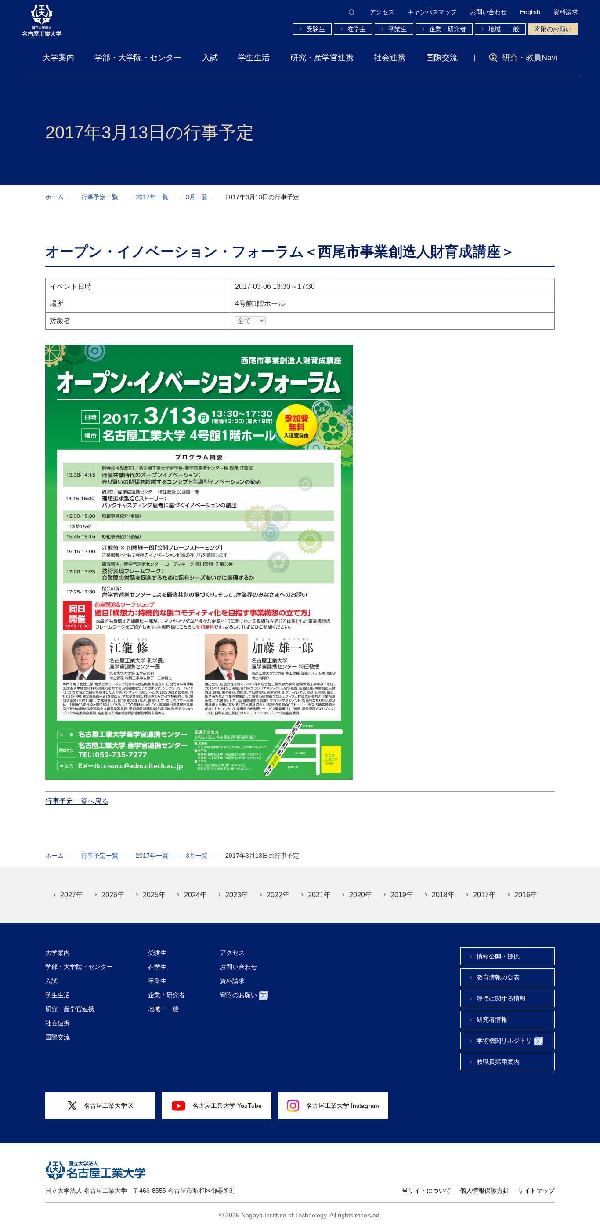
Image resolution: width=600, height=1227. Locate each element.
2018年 (443, 895)
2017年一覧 (152, 196)
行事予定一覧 (99, 196)
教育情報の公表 (498, 977)
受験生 (316, 29)
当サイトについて (426, 1190)
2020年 (360, 895)
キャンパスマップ (432, 12)
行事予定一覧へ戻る (76, 801)
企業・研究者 (447, 29)
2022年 (278, 895)
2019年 (401, 895)
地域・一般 (503, 29)
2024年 (195, 895)
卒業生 (397, 29)
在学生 (356, 29)
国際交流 (442, 57)
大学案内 (58, 57)
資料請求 (565, 12)
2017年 (484, 895)
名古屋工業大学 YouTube (227, 1105)
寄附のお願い (553, 29)
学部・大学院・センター (137, 57)
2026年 (112, 895)
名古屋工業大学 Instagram (342, 1105)
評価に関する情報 (501, 998)
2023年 (236, 895)
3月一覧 (197, 196)
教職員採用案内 (498, 1061)
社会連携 (389, 57)
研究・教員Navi (529, 57)
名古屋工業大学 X (108, 1105)
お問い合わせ (488, 12)
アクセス (382, 12)
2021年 (319, 895)
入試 (210, 57)
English (530, 12)
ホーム (54, 196)
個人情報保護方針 (484, 1190)
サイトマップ (536, 1190)
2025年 (154, 895)
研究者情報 (492, 1019)
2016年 (525, 895)
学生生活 (254, 57)
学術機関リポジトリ (504, 1040)
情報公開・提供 (498, 956)
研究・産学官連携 (322, 57)
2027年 (71, 895)
